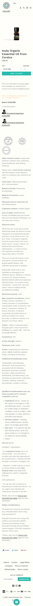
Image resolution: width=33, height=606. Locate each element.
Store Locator (23, 569)
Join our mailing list (16, 575)
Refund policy (10, 569)
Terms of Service (21, 566)
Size (3, 66)
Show (16, 602)
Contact (14, 562)
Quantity (26, 66)
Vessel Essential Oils (15, 597)
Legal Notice (24, 562)
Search (6, 562)
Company (8, 566)
